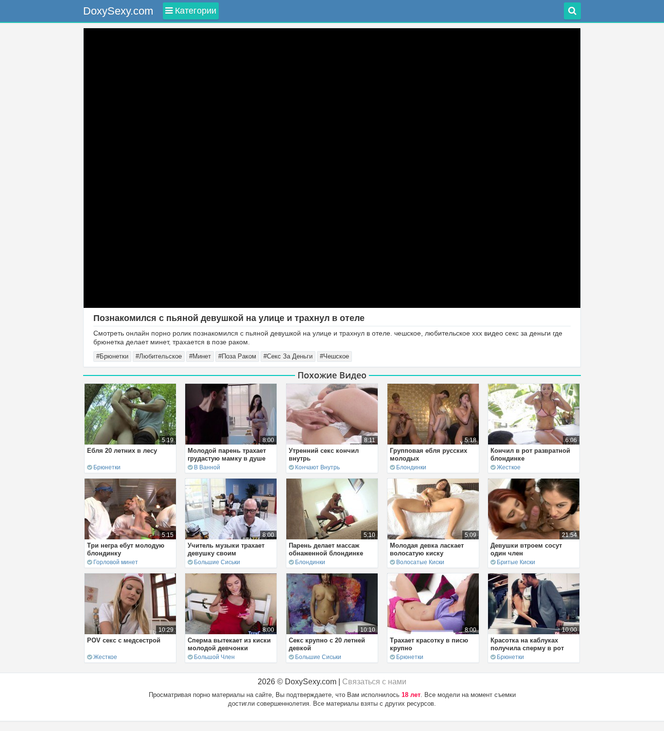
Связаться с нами (374, 682)
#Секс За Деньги (288, 356)
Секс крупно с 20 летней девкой (327, 644)
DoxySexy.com (118, 11)
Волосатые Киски (420, 562)
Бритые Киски (516, 562)
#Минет (200, 356)
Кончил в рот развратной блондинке (530, 454)
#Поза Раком (237, 356)
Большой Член (214, 657)
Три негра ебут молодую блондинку (125, 549)
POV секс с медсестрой (123, 640)
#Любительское (159, 356)
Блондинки (411, 467)
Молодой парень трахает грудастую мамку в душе (227, 454)
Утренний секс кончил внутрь (324, 454)
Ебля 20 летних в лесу (122, 450)
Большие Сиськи (217, 562)
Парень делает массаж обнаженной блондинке (326, 549)
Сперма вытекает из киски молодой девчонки (229, 644)
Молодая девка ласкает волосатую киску (427, 549)
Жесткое (509, 467)
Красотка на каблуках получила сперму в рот (527, 644)
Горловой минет (115, 562)
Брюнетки (107, 467)
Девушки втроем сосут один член (526, 549)
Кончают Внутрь (317, 467)
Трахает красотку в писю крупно (429, 644)
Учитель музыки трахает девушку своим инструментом (226, 553)
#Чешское (334, 356)
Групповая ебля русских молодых (428, 454)
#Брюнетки (112, 356)
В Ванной (207, 467)
